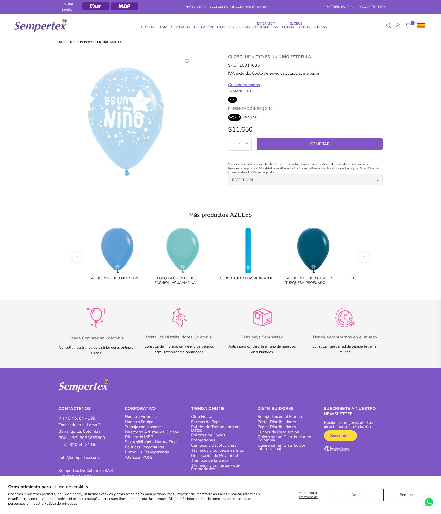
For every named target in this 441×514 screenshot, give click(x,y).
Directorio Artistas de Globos (152, 432)
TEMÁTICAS (225, 27)
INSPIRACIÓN (203, 27)
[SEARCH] (389, 25)
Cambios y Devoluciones (213, 445)
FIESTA (162, 27)
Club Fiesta (201, 417)
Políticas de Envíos (208, 435)
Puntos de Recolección (278, 432)
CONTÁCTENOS (74, 408)
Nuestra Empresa (141, 417)
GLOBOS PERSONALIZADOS (296, 25)
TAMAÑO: (240, 91)
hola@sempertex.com (78, 457)
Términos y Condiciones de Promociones (215, 467)
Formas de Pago (206, 422)
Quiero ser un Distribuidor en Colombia (284, 438)
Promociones (203, 440)
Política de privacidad (61, 503)
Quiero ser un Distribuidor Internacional (281, 447)
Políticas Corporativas (145, 447)
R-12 (233, 99)
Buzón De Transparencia (147, 452)
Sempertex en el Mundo (280, 417)
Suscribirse (340, 435)
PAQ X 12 (234, 117)
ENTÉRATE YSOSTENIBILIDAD (265, 25)
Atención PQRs (139, 457)
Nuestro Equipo (139, 422)
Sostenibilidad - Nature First (151, 442)
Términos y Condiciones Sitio (217, 450)
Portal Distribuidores (277, 422)
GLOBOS (147, 27)
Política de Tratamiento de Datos (215, 428)
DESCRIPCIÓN (242, 180)
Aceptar (357, 494)
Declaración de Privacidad (214, 455)
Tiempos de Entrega (209, 460)
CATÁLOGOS (180, 27)
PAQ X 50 (250, 117)
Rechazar (407, 494)
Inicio (62, 42)
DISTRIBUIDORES (339, 7)
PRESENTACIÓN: (250, 108)
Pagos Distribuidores (277, 427)
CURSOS (243, 27)
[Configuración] (420, 25)
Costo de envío (265, 73)
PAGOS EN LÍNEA (372, 7)
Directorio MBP (139, 437)
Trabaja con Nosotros (144, 427)
